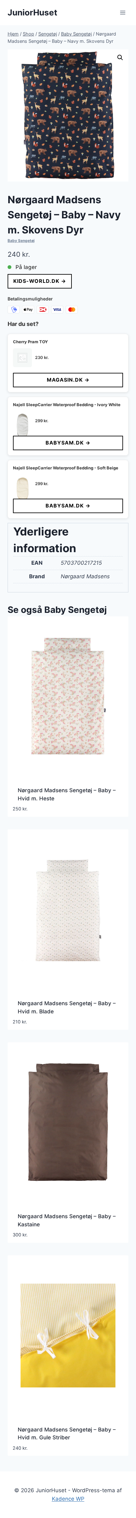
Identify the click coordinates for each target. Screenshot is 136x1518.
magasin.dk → (68, 380)
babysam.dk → (68, 443)
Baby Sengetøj (21, 240)
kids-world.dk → (39, 281)
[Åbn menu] (122, 12)
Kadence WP (68, 1499)
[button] (120, 57)
